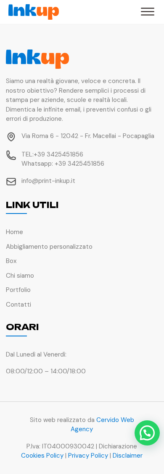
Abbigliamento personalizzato (49, 246)
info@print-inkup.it (48, 181)
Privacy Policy (88, 455)
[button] (147, 432)
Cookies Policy (42, 455)
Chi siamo (20, 275)
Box (11, 261)
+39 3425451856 (58, 154)
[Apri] (147, 12)
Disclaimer (128, 455)
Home (14, 232)
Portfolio (18, 290)
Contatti (18, 304)
